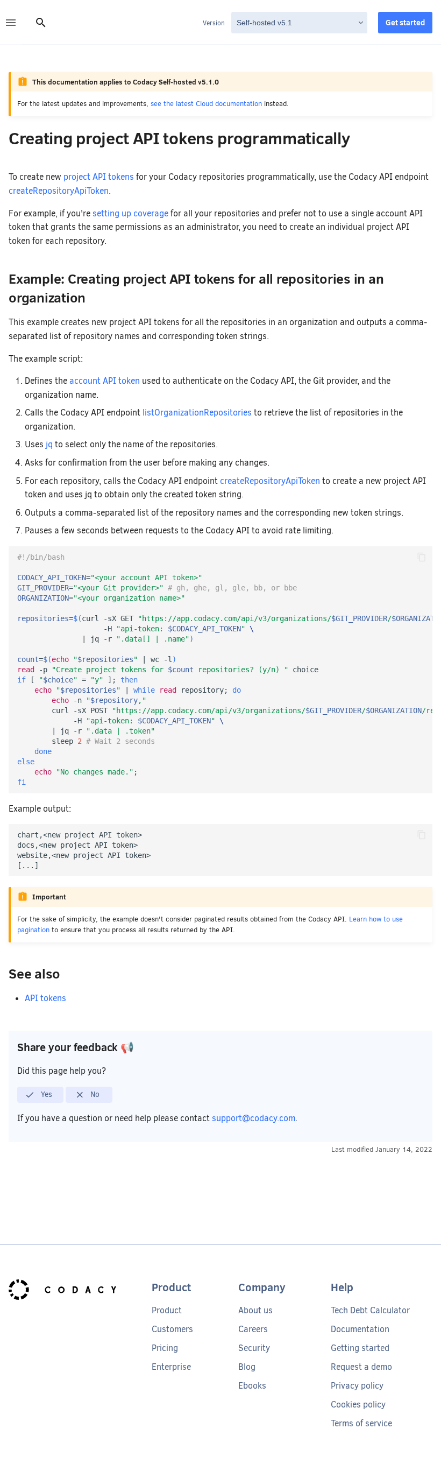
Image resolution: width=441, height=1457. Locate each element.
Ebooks (252, 1385)
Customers (172, 1329)
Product (167, 1310)
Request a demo (361, 1366)
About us (255, 1310)
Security (254, 1348)
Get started (405, 22)
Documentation (360, 1329)
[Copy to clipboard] (421, 557)
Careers (253, 1329)
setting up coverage (130, 213)
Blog (246, 1366)
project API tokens (98, 176)
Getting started (360, 1348)
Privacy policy (357, 1385)
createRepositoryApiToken (59, 190)
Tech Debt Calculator (370, 1310)
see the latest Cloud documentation (206, 103)
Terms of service (361, 1423)
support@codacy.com (253, 1118)
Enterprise (171, 1366)
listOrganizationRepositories (197, 412)
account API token (104, 380)
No (93, 1094)
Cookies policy (358, 1404)
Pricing (165, 1348)
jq (49, 444)
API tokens (45, 998)
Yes (45, 1094)
